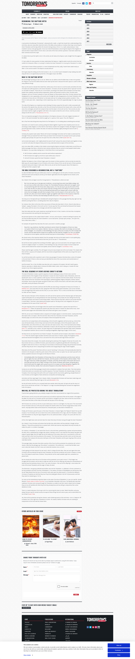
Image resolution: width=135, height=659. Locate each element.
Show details (27, 655)
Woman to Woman (91, 78)
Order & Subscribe (30, 636)
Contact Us (28, 629)
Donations (46, 14)
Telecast (88, 14)
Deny (118, 655)
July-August (44, 17)
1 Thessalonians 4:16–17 (41, 112)
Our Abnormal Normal (71, 539)
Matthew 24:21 (26, 288)
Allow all (118, 645)
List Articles (92, 57)
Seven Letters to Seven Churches (35, 481)
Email (25, 571)
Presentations (95, 14)
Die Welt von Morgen (71, 627)
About (27, 14)
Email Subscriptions (50, 622)
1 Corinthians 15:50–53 (71, 234)
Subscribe (91, 60)
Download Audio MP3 (27, 34)
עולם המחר (67, 640)
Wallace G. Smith (39, 24)
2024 (39, 17)
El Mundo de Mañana (71, 624)
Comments (32, 14)
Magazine (80, 14)
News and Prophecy (91, 87)
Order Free (39, 14)
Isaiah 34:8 (43, 303)
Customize (118, 650)
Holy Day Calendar (30, 633)
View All (79, 511)
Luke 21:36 (31, 494)
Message (26, 575)
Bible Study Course (57, 14)
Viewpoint (107, 14)
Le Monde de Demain (71, 622)
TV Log (101, 14)
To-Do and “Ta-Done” (50, 539)
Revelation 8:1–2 (26, 308)
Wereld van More (70, 631)
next (109, 44)
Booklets (66, 14)
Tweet (80, 20)
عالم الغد (67, 636)
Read (67, 11)
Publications (49, 619)
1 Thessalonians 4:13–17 (65, 195)
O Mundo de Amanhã (71, 633)
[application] (32, 32)
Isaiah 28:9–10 (67, 137)
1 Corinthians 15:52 (67, 246)
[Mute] (36, 32)
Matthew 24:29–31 (67, 366)
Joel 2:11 (24, 328)
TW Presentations (29, 638)
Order (90, 66)
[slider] (40, 32)
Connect (37, 11)
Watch (97, 11)
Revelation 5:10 (54, 380)
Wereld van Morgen (71, 629)
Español (74, 3)
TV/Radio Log (28, 624)
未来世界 (67, 638)
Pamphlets (89, 75)
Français (79, 3)
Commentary (73, 14)
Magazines (33, 17)
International (69, 619)
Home (24, 17)
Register (91, 84)
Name (25, 567)
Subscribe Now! (26, 608)
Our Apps (27, 640)
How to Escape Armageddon (27, 540)
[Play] (24, 32)
